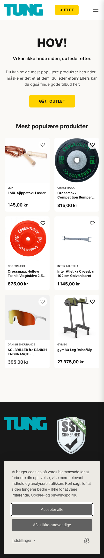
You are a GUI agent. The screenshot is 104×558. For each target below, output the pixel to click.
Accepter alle (52, 509)
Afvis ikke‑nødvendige (52, 525)
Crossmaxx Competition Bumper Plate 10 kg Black (74, 197)
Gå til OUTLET (52, 101)
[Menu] (95, 10)
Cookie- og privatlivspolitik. (54, 495)
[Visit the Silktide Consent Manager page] (86, 540)
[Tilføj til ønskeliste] (42, 144)
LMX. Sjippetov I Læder (27, 193)
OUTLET (66, 10)
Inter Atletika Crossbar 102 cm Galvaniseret (76, 273)
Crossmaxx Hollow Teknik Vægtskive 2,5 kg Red (25, 275)
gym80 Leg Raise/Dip (74, 350)
